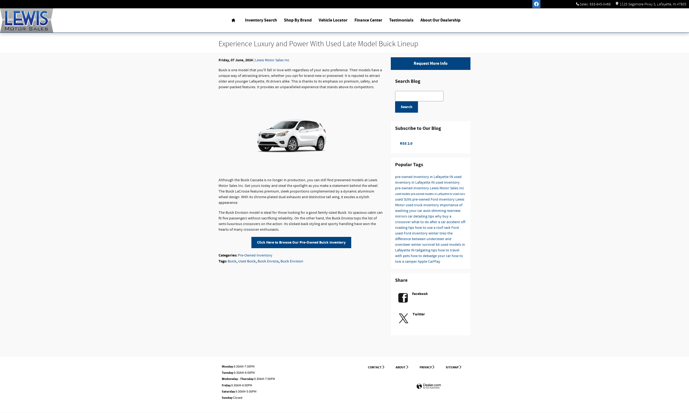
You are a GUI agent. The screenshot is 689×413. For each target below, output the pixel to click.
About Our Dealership (440, 20)
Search (406, 106)
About (401, 367)
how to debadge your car (431, 256)
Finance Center (368, 20)
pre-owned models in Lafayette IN (432, 194)
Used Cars (459, 194)
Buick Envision (291, 261)
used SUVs (403, 199)
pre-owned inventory (412, 188)
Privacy (426, 367)
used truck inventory (423, 205)
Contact (375, 367)
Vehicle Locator (333, 20)
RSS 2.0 (405, 143)
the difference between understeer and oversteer (424, 239)
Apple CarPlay (429, 261)
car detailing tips (421, 216)
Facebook (420, 293)
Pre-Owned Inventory (255, 255)
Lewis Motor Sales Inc (272, 60)
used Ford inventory (411, 233)
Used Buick (247, 261)
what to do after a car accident (436, 222)
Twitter (419, 314)
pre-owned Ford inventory (433, 199)
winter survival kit (426, 244)
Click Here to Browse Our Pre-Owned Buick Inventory (301, 242)
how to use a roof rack (433, 227)
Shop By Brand (298, 20)
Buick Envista (268, 261)
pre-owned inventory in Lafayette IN (424, 177)
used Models (403, 194)
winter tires (437, 233)
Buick (232, 261)
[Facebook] (536, 4)
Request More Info (431, 63)
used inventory (447, 182)
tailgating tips (426, 250)
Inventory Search (261, 20)
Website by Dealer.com (429, 386)
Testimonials (401, 20)
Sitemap (452, 367)
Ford (455, 227)
